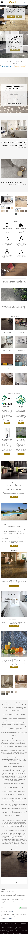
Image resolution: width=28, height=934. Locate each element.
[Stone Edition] (7, 681)
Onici (16, 690)
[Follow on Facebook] (26, 2)
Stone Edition (3, 690)
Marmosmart (3, 206)
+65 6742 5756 (12, 909)
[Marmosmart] (7, 200)
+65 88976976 (11, 911)
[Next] (25, 68)
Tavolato (16, 209)
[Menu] (2, 2)
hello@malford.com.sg (9, 918)
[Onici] (21, 681)
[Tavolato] (21, 201)
